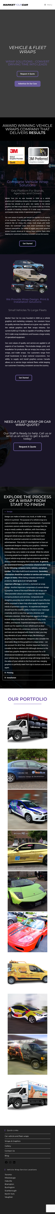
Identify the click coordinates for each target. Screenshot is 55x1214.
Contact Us (10, 1151)
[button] (27, 511)
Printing (10, 673)
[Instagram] (10, 1163)
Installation (11, 678)
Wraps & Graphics (12, 1141)
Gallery (8, 1146)
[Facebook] (6, 1163)
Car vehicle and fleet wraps (17, 1136)
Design (9, 512)
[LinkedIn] (14, 1163)
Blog (7, 1156)
